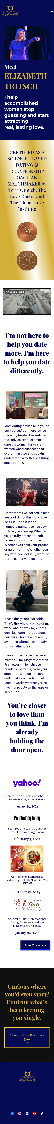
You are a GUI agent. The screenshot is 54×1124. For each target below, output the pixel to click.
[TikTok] (42, 1113)
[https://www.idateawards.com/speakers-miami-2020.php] (27, 905)
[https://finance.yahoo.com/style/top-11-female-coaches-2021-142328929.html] (27, 783)
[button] (52, 10)
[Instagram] (19, 1113)
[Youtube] (34, 1113)
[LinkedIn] (27, 1113)
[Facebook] (12, 1113)
